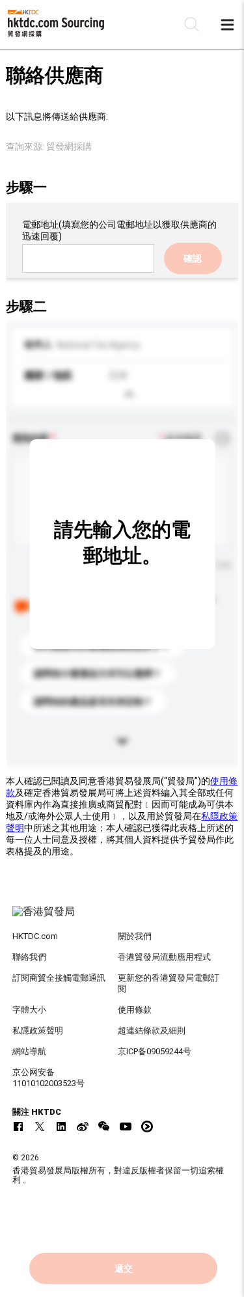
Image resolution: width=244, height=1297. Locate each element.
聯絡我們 (29, 957)
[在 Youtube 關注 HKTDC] (125, 1126)
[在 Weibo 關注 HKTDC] (82, 1126)
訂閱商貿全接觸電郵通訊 (58, 978)
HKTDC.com (35, 936)
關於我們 (135, 936)
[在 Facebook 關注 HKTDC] (18, 1126)
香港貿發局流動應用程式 (164, 957)
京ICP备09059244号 (154, 1051)
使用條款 (135, 1010)
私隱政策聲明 (37, 1030)
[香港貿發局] (122, 918)
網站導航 (29, 1051)
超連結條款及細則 (151, 1030)
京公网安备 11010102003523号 (48, 1077)
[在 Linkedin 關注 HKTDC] (61, 1126)
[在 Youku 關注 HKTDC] (147, 1126)
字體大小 (29, 1010)
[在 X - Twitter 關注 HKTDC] (40, 1126)
